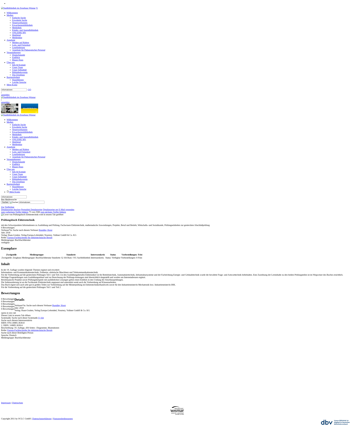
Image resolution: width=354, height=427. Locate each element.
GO (29, 89)
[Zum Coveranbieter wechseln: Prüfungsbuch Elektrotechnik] (20, 214)
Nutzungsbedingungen (63, 418)
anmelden (5, 95)
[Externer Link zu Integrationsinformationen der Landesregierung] (29, 112)
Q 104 (41, 318)
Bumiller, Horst (45, 230)
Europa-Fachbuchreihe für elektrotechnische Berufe (29, 237)
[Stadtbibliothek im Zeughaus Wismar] (18, 8)
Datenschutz (17, 403)
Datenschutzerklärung (41, 418)
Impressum (6, 403)
